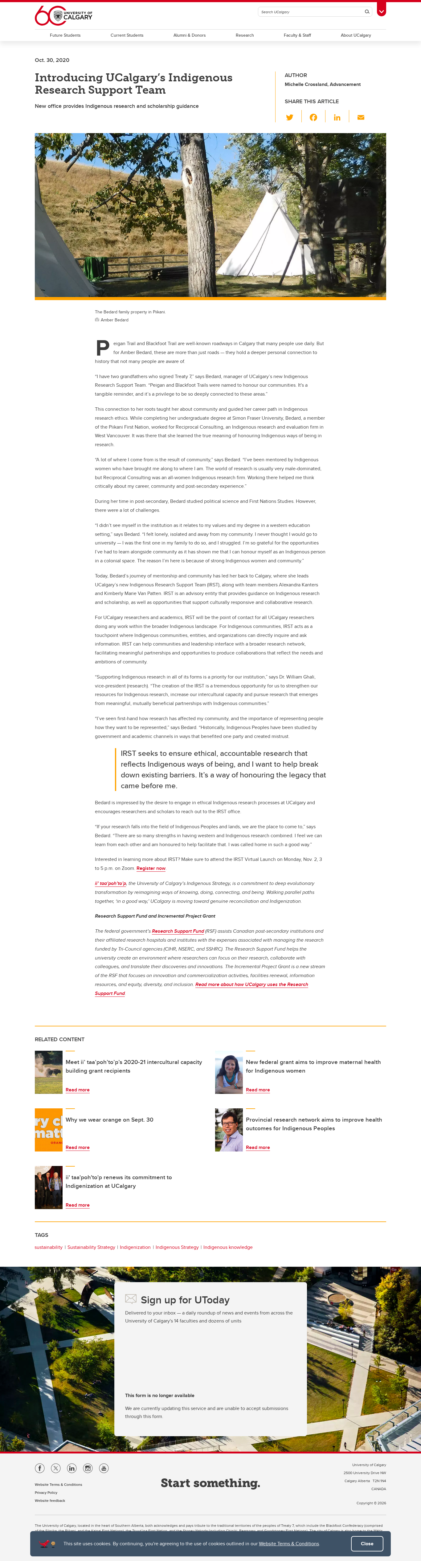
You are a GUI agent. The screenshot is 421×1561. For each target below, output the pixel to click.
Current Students (127, 35)
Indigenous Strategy (177, 1247)
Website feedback (50, 1500)
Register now (151, 868)
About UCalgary (356, 35)
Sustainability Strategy (91, 1247)
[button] (293, 116)
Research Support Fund (178, 931)
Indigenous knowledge (228, 1247)
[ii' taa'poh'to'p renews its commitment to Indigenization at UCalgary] (49, 1187)
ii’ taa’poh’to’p (110, 883)
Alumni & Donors (190, 35)
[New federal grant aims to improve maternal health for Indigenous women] (229, 1072)
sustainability (49, 1247)
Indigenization (135, 1247)
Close (367, 1543)
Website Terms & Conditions (289, 1543)
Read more (78, 1089)
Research (245, 35)
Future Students (65, 35)
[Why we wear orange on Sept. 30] (49, 1129)
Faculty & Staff (297, 35)
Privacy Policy (46, 1492)
